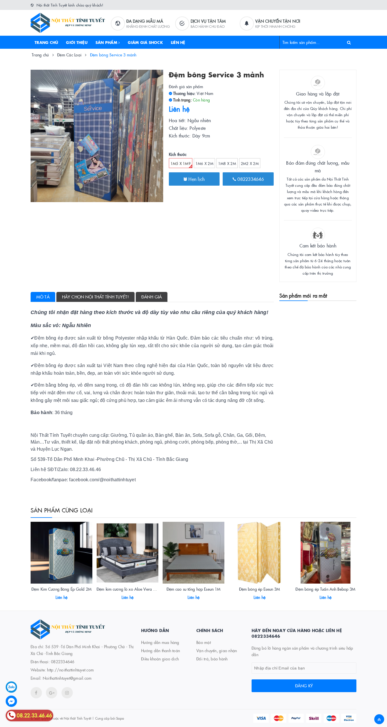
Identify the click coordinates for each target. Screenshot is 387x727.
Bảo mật (203, 642)
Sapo (120, 718)
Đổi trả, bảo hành (211, 659)
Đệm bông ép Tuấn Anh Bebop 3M (325, 589)
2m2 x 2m (250, 163)
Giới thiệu (77, 42)
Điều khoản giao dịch (160, 659)
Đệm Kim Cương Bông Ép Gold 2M (61, 589)
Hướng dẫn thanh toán (160, 650)
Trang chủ (46, 42)
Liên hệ (178, 42)
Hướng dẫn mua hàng (160, 642)
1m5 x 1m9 (181, 163)
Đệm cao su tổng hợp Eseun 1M (194, 589)
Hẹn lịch (196, 179)
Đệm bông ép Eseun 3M (259, 589)
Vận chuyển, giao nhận (216, 650)
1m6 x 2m (204, 163)
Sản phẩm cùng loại (62, 510)
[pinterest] (67, 692)
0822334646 (250, 179)
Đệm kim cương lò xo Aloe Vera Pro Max (132, 589)
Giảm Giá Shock (145, 42)
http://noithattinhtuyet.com (70, 670)
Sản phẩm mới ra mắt (303, 295)
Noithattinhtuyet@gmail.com (67, 678)
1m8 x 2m (227, 163)
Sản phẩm (106, 42)
